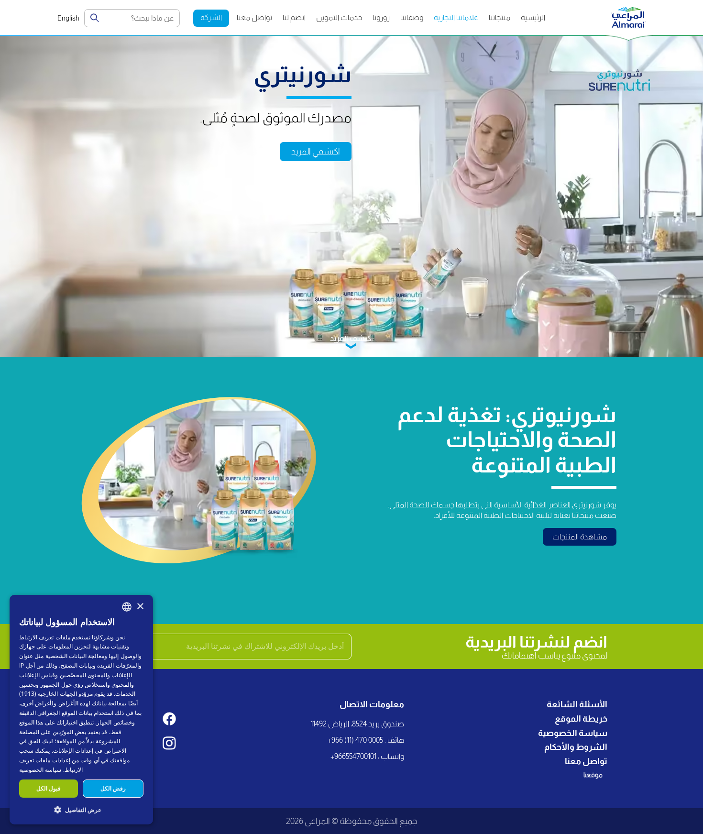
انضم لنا (294, 17)
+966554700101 (353, 756)
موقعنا (593, 775)
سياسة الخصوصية (572, 733)
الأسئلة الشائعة (577, 704)
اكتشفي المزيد (315, 151)
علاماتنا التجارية (456, 17)
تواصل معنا (254, 17)
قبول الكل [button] (48, 788)
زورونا (381, 17)
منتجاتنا (499, 17)
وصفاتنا (411, 17)
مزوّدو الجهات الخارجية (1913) (56, 694)
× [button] (139, 606)
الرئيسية (533, 17)
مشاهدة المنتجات (579, 537)
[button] (81, 809)
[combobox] (127, 607)
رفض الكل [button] (113, 788)
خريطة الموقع (581, 719)
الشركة (211, 17)
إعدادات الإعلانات (73, 750)
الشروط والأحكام (575, 747)
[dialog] (81, 709)
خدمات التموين (339, 17)
